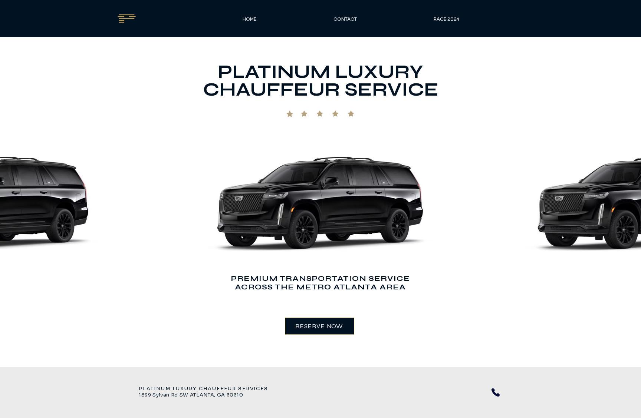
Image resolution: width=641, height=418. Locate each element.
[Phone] (495, 392)
